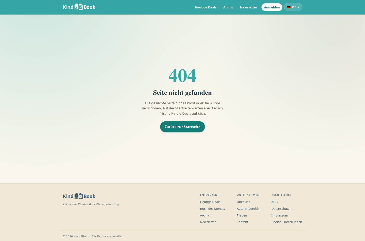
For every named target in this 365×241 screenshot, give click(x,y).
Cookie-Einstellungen (286, 222)
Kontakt (242, 222)
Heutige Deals (206, 7)
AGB (274, 202)
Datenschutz (280, 208)
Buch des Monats (212, 208)
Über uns (243, 202)
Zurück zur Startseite (182, 126)
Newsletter (248, 7)
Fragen (242, 215)
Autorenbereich (248, 208)
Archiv (228, 7)
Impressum (279, 215)
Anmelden (272, 7)
